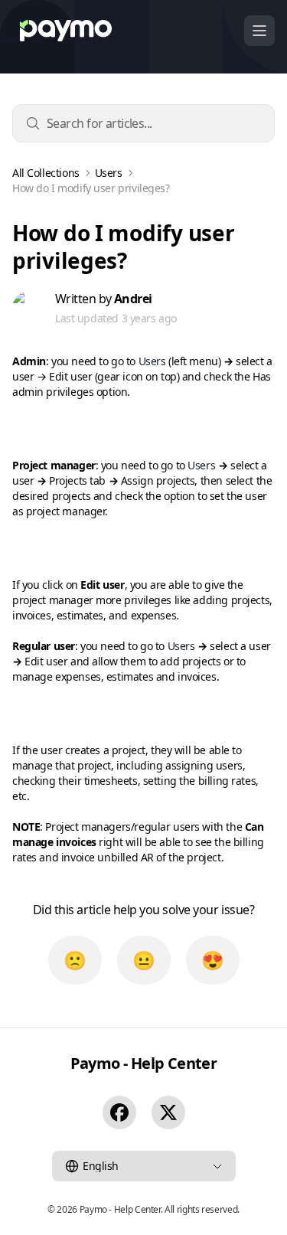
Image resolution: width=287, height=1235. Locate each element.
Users (108, 173)
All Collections (46, 173)
